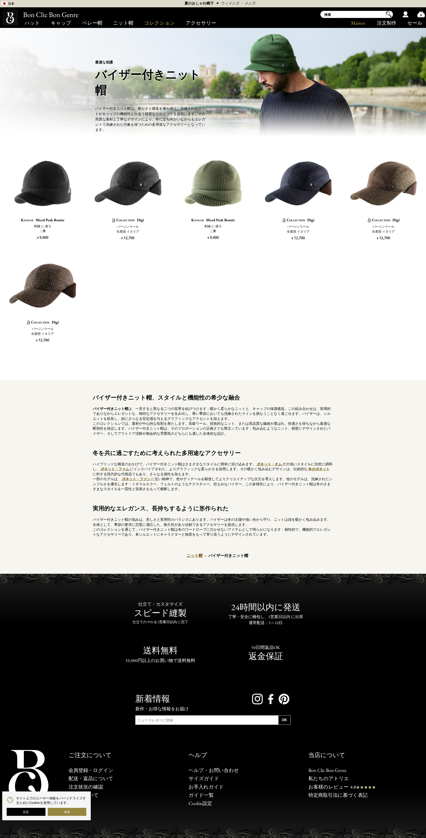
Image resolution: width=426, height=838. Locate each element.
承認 (67, 812)
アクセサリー (201, 23)
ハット (32, 23)
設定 (26, 812)
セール (414, 23)
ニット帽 (123, 23)
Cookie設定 (200, 803)
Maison (358, 23)
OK (284, 720)
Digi (130, 219)
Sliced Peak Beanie (42, 219)
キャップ (61, 23)
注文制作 (386, 23)
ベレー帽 (92, 23)
